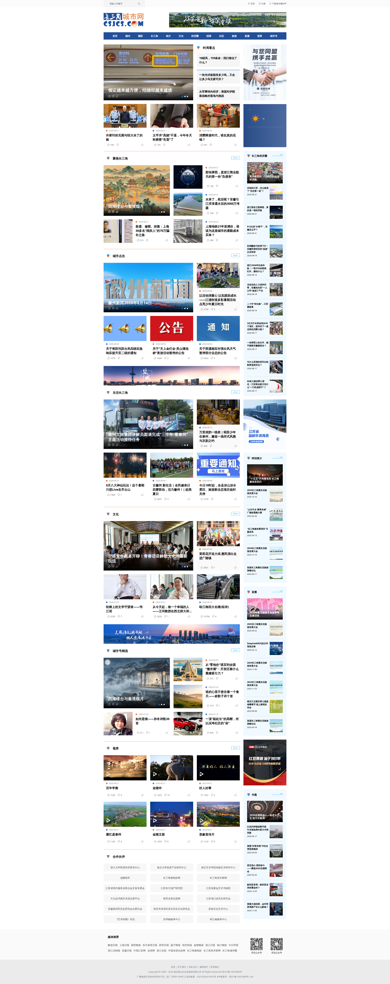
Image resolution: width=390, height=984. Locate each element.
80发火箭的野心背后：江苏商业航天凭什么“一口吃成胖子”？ (257, 384)
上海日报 (124, 945)
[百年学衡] (125, 767)
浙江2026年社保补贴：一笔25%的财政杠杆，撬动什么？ (256, 268)
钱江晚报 (222, 945)
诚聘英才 (204, 966)
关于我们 (182, 966)
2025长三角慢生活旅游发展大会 (257, 492)
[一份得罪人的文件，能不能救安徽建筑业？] (276, 347)
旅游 (234, 36)
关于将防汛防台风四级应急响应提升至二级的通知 (124, 351)
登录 (252, 3)
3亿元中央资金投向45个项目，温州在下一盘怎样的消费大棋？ (257, 326)
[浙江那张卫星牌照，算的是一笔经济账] (276, 212)
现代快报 (187, 945)
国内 (127, 36)
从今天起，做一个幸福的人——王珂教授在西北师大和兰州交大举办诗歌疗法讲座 (171, 609)
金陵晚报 (199, 945)
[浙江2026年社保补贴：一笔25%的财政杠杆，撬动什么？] (276, 270)
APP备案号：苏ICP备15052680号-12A (235, 976)
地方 (168, 36)
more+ (235, 158)
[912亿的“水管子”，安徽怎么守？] (276, 231)
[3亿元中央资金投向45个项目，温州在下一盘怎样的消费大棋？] (276, 328)
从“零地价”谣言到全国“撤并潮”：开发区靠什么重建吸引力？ (222, 669)
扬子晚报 (175, 945)
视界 (259, 36)
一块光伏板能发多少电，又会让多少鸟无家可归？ (217, 77)
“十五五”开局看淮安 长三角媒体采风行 (264, 480)
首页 (115, 36)
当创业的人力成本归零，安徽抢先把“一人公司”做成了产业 (257, 287)
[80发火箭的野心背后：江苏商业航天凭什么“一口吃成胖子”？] (276, 386)
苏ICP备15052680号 (232, 971)
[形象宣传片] (218, 814)
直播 (247, 36)
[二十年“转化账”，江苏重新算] (276, 308)
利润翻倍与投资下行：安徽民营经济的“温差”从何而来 (257, 248)
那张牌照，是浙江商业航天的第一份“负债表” (222, 174)
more (281, 155)
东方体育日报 (150, 945)
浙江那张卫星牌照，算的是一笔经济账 (257, 209)
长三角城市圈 (229, 950)
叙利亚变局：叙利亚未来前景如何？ (257, 886)
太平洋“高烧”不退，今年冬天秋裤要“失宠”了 (172, 137)
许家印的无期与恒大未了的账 (124, 137)
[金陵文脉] (171, 814)
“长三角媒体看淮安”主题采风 (257, 530)
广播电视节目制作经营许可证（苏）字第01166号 (160, 976)
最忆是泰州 (113, 834)
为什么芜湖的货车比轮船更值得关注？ (257, 363)
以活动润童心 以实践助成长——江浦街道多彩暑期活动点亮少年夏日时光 (218, 299)
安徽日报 (127, 950)
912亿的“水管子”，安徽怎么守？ (257, 228)
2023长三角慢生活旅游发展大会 (257, 683)
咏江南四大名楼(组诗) (214, 607)
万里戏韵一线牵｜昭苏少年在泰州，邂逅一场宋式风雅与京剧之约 (217, 436)
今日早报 (233, 945)
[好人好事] (218, 767)
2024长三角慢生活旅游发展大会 (257, 550)
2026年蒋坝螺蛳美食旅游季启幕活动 (264, 614)
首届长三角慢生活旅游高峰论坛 (257, 569)
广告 (236, 383)
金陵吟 (157, 788)
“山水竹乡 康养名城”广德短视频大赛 (257, 511)
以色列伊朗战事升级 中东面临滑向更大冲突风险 (257, 829)
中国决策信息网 (176, 950)
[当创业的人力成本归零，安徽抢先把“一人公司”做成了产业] (276, 289)
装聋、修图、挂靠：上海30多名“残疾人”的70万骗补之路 (152, 230)
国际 (140, 36)
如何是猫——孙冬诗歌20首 (152, 721)
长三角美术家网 (212, 950)
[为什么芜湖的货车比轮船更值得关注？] (276, 366)
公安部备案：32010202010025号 (200, 976)
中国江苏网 (139, 950)
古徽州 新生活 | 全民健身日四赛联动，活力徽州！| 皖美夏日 (172, 489)
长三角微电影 (194, 950)
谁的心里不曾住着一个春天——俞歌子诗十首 (222, 694)
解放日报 (113, 945)
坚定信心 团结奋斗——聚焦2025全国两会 (257, 868)
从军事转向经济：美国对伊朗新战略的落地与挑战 (217, 94)
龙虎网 (151, 950)
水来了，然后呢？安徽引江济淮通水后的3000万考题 (223, 203)
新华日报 (164, 945)
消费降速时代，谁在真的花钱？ (217, 137)
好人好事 (205, 788)
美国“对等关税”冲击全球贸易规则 (257, 847)
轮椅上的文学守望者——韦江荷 (124, 609)
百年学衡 (112, 788)
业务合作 (193, 966)
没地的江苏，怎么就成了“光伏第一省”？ (257, 189)
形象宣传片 (206, 834)
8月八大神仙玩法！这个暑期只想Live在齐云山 (125, 487)
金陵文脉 (159, 834)
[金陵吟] (171, 767)
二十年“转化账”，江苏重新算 (257, 305)
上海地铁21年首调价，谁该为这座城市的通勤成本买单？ (222, 230)
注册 (263, 3)
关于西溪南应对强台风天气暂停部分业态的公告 (217, 351)
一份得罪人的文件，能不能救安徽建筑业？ (257, 344)
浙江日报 (210, 945)
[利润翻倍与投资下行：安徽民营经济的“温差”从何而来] (276, 250)
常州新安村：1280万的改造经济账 (264, 178)
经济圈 (195, 36)
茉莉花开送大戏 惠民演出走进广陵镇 (218, 556)
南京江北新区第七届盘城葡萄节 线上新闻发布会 (257, 704)
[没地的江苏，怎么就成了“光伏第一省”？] (276, 193)
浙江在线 (161, 950)
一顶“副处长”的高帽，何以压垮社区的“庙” (222, 721)
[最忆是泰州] (125, 814)
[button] (182, 96)
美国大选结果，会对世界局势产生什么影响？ (257, 905)
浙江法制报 (114, 950)
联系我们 (215, 966)
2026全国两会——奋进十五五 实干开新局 (264, 816)
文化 (181, 36)
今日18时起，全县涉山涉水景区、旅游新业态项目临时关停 (217, 489)
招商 (208, 36)
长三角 (154, 36)
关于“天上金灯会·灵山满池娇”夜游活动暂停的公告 (170, 351)
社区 (221, 36)
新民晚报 (136, 945)
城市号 (273, 36)
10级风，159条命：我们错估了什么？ (218, 60)
